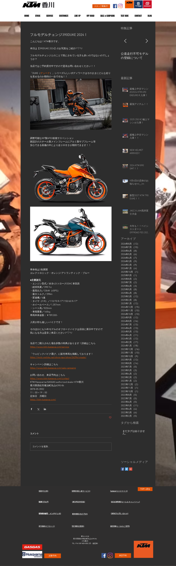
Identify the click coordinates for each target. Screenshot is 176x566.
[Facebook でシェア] (31, 409)
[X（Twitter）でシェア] (38, 409)
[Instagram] (120, 6)
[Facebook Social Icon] (115, 6)
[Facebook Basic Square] (122, 469)
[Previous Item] (125, 41)
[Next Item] (146, 41)
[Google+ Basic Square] (130, 469)
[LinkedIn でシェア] (45, 409)
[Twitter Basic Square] (126, 469)
